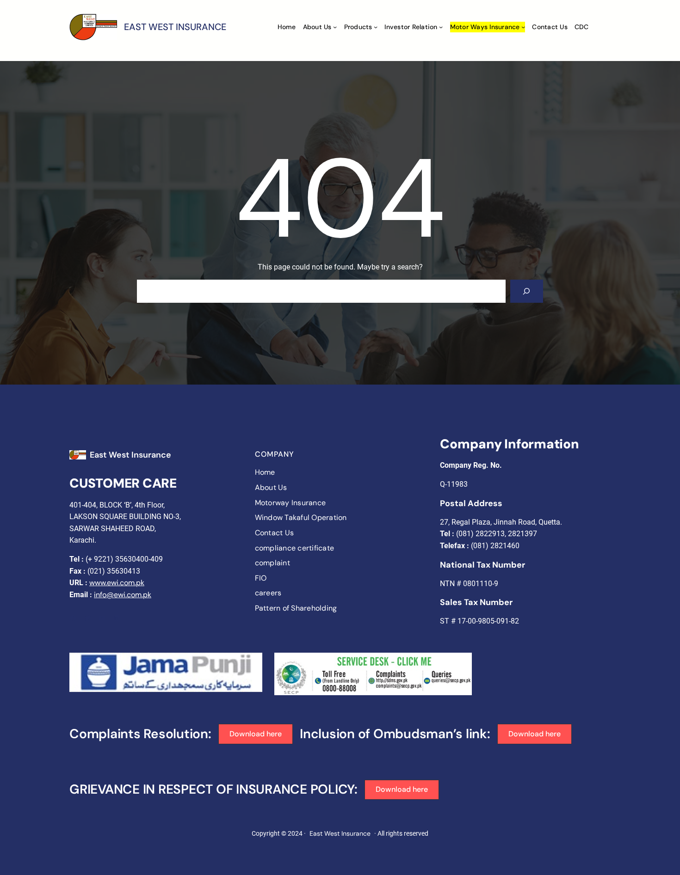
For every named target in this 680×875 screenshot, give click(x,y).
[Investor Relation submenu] (441, 27)
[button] (255, 734)
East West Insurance (130, 454)
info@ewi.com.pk (122, 595)
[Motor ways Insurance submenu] (523, 27)
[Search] (526, 291)
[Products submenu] (375, 27)
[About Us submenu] (335, 27)
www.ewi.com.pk (116, 582)
